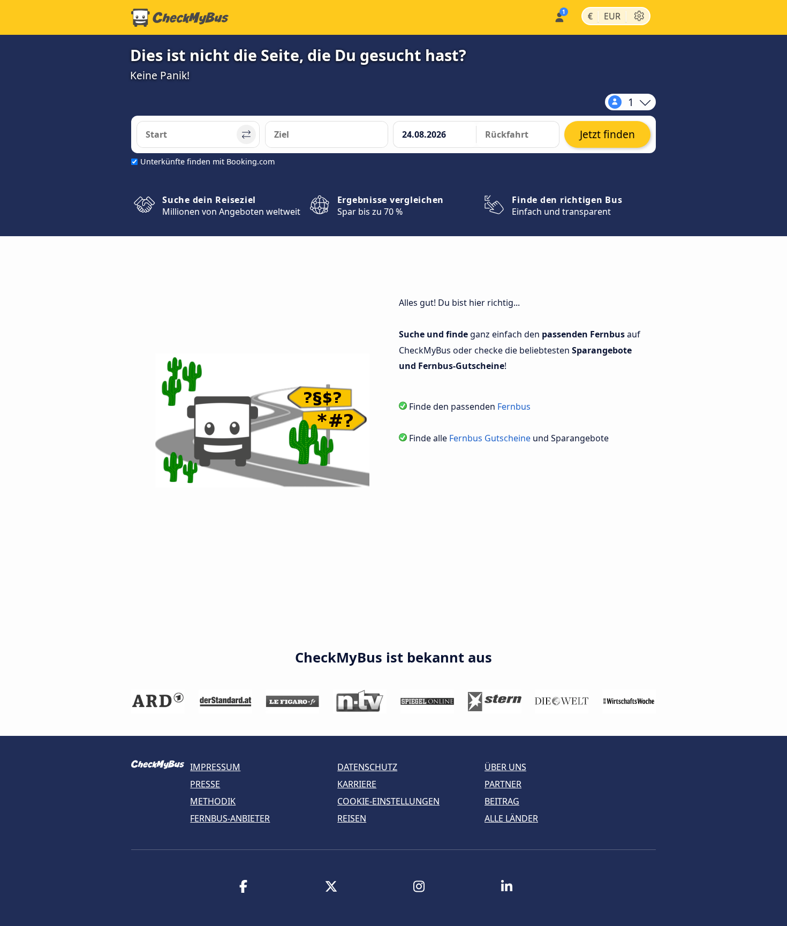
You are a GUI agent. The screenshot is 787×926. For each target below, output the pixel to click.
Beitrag (502, 801)
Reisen (351, 818)
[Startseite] (180, 18)
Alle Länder (511, 818)
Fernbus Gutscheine (490, 438)
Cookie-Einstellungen (388, 801)
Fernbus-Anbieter (230, 818)
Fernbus (514, 406)
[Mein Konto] (558, 16)
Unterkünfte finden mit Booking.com (207, 161)
